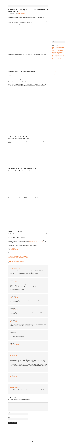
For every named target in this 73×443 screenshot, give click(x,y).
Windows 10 (13, 248)
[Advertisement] (28, 63)
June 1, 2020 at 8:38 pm (13, 376)
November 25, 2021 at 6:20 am (15, 309)
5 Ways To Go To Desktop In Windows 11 (58, 50)
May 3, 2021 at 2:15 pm (13, 333)
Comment (10, 401)
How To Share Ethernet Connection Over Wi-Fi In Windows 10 (18, 256)
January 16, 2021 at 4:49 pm (14, 344)
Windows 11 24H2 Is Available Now (57, 61)
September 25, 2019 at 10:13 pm (15, 387)
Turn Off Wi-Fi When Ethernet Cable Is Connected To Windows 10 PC (19, 257)
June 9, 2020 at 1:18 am (13, 355)
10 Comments (23, 13)
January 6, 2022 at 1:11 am (14, 281)
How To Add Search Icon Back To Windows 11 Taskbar (17, 258)
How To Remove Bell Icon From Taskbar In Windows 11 (17, 260)
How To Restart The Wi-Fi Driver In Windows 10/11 (16, 261)
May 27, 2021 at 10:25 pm (14, 321)
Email (9, 417)
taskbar (12, 249)
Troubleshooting (15, 249)
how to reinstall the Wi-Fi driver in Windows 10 (36, 241)
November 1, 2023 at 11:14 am (15, 268)
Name (9, 412)
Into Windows (13, 1)
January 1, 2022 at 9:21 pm (14, 297)
